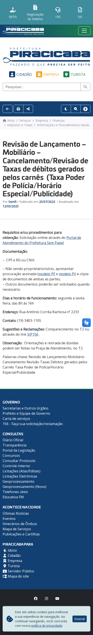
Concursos (11, 455)
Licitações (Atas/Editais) (21, 471)
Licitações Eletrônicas (20, 476)
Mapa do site (18, 576)
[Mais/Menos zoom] (76, 109)
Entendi (79, 619)
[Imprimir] (18, 109)
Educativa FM (13, 497)
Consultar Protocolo (19, 460)
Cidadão (24, 74)
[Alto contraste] (66, 109)
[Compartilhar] (28, 109)
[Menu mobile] (84, 30)
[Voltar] (8, 109)
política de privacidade (46, 626)
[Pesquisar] (85, 87)
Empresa (51, 74)
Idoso (12, 550)
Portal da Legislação (19, 450)
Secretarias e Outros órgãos (25, 408)
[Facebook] (36, 598)
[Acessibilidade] (85, 109)
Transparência (14, 445)
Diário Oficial (13, 440)
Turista (78, 74)
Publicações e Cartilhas (21, 534)
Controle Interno (16, 466)
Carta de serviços (16, 418)
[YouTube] (57, 598)
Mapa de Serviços (17, 529)
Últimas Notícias (16, 513)
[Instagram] (46, 598)
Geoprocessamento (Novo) (24, 486)
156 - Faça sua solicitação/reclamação (33, 423)
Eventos (9, 518)
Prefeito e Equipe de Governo (26, 413)
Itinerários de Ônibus (20, 523)
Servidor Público (20, 571)
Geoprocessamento (18, 481)
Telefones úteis (15, 491)
